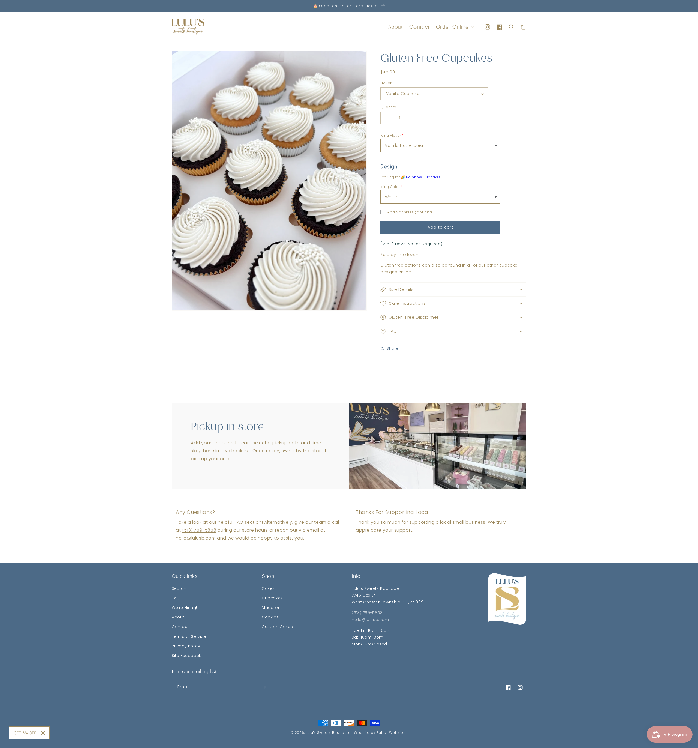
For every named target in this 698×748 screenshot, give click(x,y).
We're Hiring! (184, 607)
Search (179, 588)
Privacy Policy (186, 646)
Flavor (386, 83)
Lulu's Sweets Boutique (327, 732)
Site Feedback (186, 655)
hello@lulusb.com (370, 619)
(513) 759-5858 (199, 530)
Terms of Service (189, 636)
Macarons (272, 607)
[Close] (43, 733)
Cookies (270, 617)
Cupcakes (272, 598)
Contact (180, 626)
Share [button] (393, 348)
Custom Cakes (277, 626)
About (178, 617)
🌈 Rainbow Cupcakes (421, 177)
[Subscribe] (264, 687)
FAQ (176, 598)
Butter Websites (392, 732)
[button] (454, 27)
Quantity (388, 107)
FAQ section (248, 522)
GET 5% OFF (25, 732)
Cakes (268, 588)
